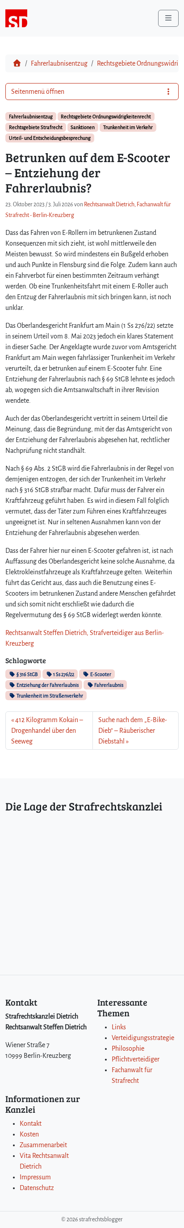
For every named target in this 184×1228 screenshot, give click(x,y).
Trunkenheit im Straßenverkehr (49, 695)
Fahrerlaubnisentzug (59, 63)
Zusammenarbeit (43, 1145)
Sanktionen (83, 127)
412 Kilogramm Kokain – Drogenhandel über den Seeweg (47, 730)
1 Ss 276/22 (63, 674)
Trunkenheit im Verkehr (128, 127)
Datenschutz (37, 1187)
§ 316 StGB (27, 674)
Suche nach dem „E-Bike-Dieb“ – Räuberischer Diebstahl (132, 730)
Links (119, 1027)
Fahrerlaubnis (108, 685)
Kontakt (31, 1123)
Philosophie (128, 1048)
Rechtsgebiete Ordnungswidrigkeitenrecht (106, 116)
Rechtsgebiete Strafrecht (36, 127)
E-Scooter (100, 674)
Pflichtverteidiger (135, 1059)
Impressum (35, 1177)
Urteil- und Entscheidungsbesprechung (50, 138)
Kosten (29, 1134)
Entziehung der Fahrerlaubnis (47, 685)
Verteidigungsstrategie (143, 1037)
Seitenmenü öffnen (37, 91)
